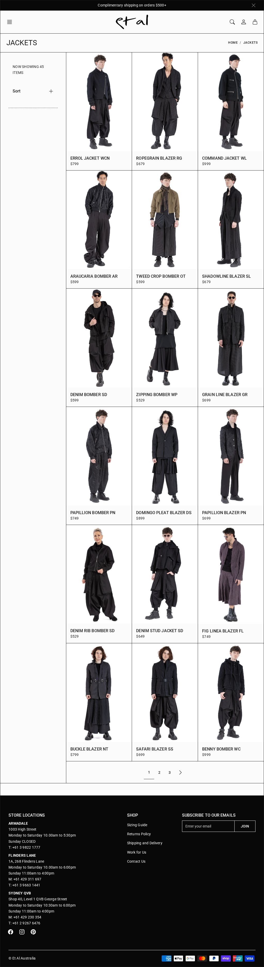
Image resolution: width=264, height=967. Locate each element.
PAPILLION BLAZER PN (224, 512)
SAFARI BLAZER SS (154, 749)
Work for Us (136, 852)
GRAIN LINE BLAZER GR (225, 394)
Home (233, 42)
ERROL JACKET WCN (90, 158)
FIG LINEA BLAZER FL (223, 631)
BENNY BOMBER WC (221, 749)
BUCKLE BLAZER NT (89, 749)
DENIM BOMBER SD (88, 394)
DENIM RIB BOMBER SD (92, 630)
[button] (11, 22)
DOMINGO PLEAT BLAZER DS (163, 512)
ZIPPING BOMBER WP (156, 394)
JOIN (245, 826)
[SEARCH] (232, 22)
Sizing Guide (137, 825)
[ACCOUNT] (243, 22)
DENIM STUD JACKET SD (159, 630)
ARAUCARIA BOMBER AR (94, 276)
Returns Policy (139, 834)
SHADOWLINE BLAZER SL (226, 276)
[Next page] (180, 772)
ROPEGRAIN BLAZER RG (159, 158)
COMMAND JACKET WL (224, 158)
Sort (16, 91)
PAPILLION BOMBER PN (93, 512)
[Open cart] (255, 22)
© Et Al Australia (22, 958)
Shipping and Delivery (144, 843)
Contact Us (136, 861)
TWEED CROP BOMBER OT (161, 276)
